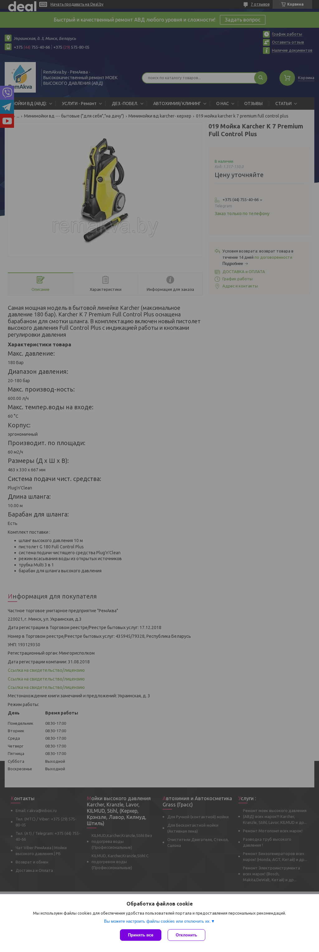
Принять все (140, 935)
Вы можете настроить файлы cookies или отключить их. (157, 921)
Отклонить (186, 935)
